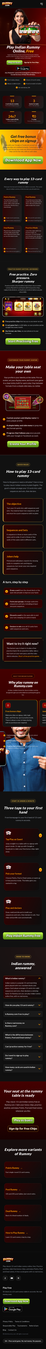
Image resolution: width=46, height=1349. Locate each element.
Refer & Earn (33, 1326)
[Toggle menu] (41, 4)
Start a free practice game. (29, 656)
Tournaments (22, 1326)
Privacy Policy (8, 1321)
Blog (4, 1330)
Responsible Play (9, 1326)
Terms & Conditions (22, 1321)
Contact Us (12, 1330)
